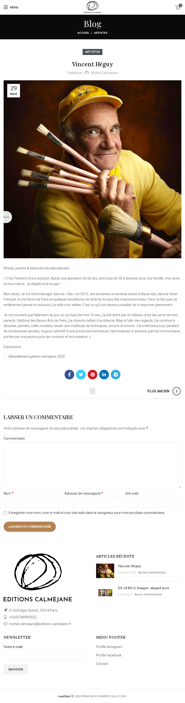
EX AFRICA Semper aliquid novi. (144, 588)
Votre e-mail (13, 647)
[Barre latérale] (6, 217)
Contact (102, 664)
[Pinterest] (92, 374)
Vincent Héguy (129, 566)
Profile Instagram (109, 647)
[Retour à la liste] (92, 391)
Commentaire (14, 438)
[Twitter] (81, 374)
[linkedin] (104, 374)
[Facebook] (69, 374)
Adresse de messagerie (84, 493)
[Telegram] (115, 374)
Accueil (83, 32)
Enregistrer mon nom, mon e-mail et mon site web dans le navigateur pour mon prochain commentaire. (87, 513)
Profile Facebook (108, 655)
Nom (8, 493)
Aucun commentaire (152, 572)
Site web (132, 493)
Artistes (100, 32)
